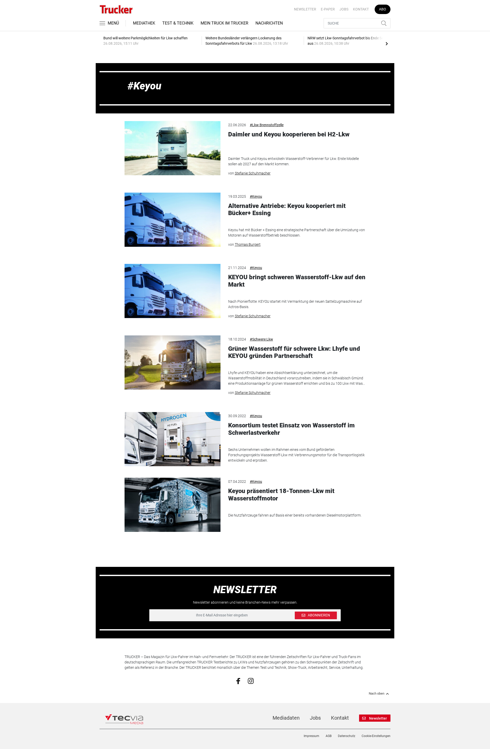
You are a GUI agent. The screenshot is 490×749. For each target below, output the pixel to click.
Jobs (343, 9)
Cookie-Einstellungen (376, 736)
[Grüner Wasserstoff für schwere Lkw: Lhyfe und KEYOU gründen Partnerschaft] (172, 362)
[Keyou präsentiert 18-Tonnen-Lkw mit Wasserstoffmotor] (172, 505)
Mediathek (144, 23)
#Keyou (256, 196)
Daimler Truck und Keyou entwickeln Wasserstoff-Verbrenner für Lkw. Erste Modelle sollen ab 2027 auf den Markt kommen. (293, 161)
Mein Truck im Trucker (224, 23)
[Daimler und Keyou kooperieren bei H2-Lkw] (172, 148)
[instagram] (251, 680)
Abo (382, 9)
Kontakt (361, 9)
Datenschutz (346, 736)
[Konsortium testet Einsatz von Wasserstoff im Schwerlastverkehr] (172, 439)
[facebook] (238, 681)
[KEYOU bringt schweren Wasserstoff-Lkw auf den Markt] (172, 291)
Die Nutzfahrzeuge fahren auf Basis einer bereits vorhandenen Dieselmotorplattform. (294, 515)
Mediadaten (286, 718)
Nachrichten (269, 23)
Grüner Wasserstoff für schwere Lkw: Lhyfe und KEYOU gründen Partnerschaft (294, 352)
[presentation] (386, 43)
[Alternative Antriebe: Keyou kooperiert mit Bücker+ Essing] (172, 220)
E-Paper (328, 9)
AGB (329, 736)
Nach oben (376, 693)
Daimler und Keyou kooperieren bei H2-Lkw (288, 134)
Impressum (311, 736)
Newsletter (305, 9)
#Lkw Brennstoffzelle (267, 125)
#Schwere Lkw (261, 339)
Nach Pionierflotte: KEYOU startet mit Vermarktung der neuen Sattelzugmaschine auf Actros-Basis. (295, 304)
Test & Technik (177, 23)
